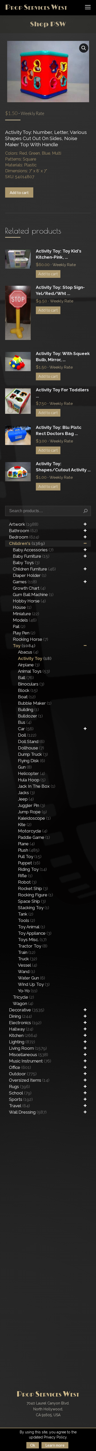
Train (26, 952)
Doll (27, 735)
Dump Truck (33, 754)
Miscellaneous (28, 1054)
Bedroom (24, 537)
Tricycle (23, 997)
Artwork (23, 524)
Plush (28, 850)
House (22, 607)
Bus (24, 722)
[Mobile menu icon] (88, 7)
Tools (26, 920)
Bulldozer (30, 715)
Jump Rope (32, 811)
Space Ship (32, 901)
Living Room (28, 1048)
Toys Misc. (32, 939)
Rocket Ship (33, 888)
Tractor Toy (32, 946)
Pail (19, 626)
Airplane (29, 664)
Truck (27, 958)
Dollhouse (31, 747)
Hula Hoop (32, 779)
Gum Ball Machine (33, 594)
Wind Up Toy (34, 984)
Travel (19, 1105)
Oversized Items (29, 1080)
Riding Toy (32, 869)
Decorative (26, 1009)
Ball (26, 677)
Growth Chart (29, 588)
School (20, 1092)
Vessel (27, 965)
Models (25, 620)
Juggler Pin (31, 805)
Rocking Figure (35, 894)
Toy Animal (31, 926)
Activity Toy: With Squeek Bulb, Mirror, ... (63, 356)
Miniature (26, 613)
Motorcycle (32, 830)
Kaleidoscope (34, 818)
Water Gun (31, 977)
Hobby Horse (29, 600)
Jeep (26, 799)
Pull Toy (29, 856)
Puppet (29, 862)
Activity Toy (34, 658)
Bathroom (23, 530)
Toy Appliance (34, 933)
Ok (32, 1445)
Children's (27, 543)
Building (28, 709)
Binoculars (31, 684)
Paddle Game (34, 837)
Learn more (55, 1445)
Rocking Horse (30, 639)
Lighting (22, 1041)
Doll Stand (31, 741)
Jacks (26, 792)
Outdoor (23, 1073)
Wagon (23, 1003)
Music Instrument (30, 1061)
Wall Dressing (28, 1112)
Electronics (25, 1022)
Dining (20, 1016)
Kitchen (23, 1035)
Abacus (28, 652)
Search (85, 511)
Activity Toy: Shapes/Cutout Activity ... (63, 466)
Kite (24, 824)
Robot (27, 882)
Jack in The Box (36, 786)
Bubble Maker (34, 703)
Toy (24, 645)
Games (25, 581)
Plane (26, 843)
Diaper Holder (29, 575)
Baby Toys (26, 562)
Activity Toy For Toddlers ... (62, 392)
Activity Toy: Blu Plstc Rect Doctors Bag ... (58, 430)
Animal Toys (34, 671)
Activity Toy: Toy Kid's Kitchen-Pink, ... (58, 254)
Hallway (21, 1029)
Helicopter (31, 773)
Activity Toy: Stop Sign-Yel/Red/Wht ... (60, 290)
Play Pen (24, 632)
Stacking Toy (33, 907)
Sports (21, 1099)
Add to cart (19, 192)
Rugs (19, 1086)
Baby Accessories (33, 549)
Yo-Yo (27, 990)
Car (26, 728)
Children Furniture (34, 569)
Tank (25, 914)
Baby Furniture (31, 556)
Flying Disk (31, 760)
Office (20, 1067)
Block (28, 690)
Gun (25, 767)
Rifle (25, 875)
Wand (26, 971)
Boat (27, 696)
